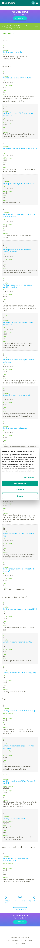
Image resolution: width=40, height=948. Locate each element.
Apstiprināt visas (20, 483)
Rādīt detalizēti (29, 477)
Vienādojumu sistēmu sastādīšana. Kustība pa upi (19, 711)
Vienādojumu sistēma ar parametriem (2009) (17, 642)
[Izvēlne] (37, 3)
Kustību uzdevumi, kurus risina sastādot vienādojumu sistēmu (16, 859)
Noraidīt (20, 496)
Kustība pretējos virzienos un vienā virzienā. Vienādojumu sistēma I (17, 251)
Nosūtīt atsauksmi (20, 909)
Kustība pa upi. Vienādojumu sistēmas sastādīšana (19, 184)
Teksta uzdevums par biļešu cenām (15, 428)
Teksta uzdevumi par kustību (12, 52)
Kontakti (8, 940)
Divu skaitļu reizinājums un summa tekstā (16, 395)
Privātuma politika (29, 940)
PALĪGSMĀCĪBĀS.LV (20, 18)
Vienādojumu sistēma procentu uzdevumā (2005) (19, 673)
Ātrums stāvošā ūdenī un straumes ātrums (17, 78)
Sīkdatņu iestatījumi (20, 943)
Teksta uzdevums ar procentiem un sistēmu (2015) (20, 609)
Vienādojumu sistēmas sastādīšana (14, 818)
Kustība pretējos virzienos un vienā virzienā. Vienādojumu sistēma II (17, 286)
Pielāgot (19, 489)
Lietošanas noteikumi (17, 940)
